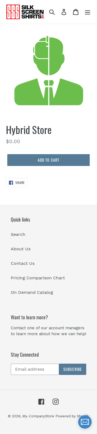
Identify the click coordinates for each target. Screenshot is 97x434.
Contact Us (22, 263)
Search (18, 234)
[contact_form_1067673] (85, 422)
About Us (20, 248)
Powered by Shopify (72, 416)
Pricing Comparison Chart (38, 277)
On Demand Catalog (32, 292)
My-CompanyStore (38, 416)
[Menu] (87, 12)
